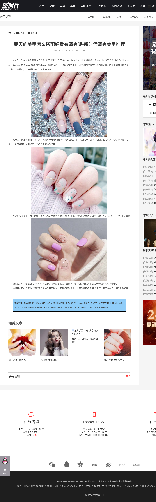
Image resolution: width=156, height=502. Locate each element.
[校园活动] (148, 167)
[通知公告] (148, 176)
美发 (72, 6)
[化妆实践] (148, 258)
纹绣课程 (107, 16)
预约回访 (30, 435)
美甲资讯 (148, 16)
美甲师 (120, 16)
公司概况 (101, 6)
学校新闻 (149, 124)
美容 (62, 6)
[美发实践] (148, 271)
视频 (142, 6)
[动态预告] (148, 171)
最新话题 (14, 376)
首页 (41, 6)
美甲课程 (86, 6)
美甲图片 (134, 16)
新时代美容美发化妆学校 (17, 6)
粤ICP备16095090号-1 (94, 495)
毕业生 (131, 6)
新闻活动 (117, 6)
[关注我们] (5, 471)
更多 (128, 376)
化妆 (52, 6)
